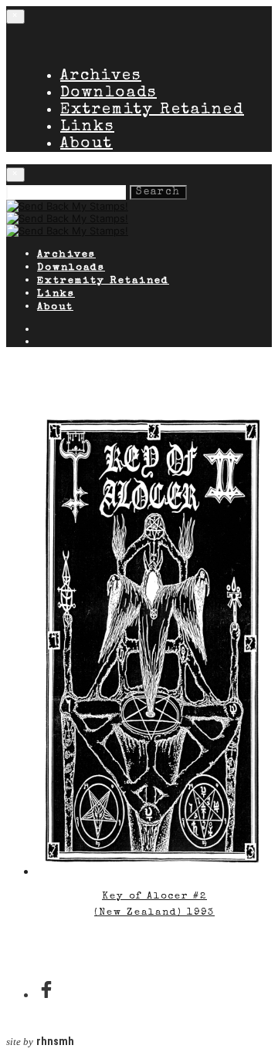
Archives (100, 76)
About (86, 144)
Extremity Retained (152, 110)
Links (87, 127)
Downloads (108, 93)
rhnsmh (55, 1041)
